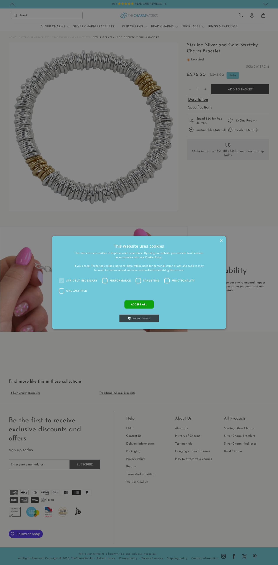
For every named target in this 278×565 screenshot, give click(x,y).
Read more (177, 270)
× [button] (221, 240)
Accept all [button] (139, 304)
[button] (139, 318)
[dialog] (139, 282)
